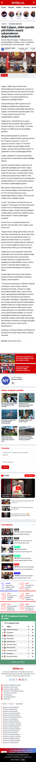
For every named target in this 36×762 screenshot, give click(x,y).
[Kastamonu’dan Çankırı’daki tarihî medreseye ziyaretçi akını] (9, 431)
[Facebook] (10, 679)
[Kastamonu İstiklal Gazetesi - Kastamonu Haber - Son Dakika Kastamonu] (17, 3)
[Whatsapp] (25, 679)
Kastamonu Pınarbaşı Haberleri (11, 734)
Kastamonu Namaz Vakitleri (11, 689)
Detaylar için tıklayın (18, 662)
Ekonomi (27, 7)
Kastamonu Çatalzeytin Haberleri (12, 717)
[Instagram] (16, 679)
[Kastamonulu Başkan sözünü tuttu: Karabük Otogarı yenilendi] (27, 431)
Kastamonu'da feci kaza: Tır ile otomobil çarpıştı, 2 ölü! (30, 608)
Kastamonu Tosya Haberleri (10, 742)
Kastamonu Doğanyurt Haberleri (12, 725)
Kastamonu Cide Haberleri (10, 719)
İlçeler (16, 529)
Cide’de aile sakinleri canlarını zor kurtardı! (29, 597)
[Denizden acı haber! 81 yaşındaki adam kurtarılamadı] (9, 414)
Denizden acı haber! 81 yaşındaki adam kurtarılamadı (8, 422)
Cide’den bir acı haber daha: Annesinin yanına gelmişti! (29, 587)
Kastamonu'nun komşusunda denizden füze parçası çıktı (26, 405)
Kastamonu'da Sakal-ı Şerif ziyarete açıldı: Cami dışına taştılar (23, 577)
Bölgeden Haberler (15, 24)
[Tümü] (34, 525)
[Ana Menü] (2, 2)
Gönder (5, 467)
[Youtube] (19, 679)
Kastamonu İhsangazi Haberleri (12, 728)
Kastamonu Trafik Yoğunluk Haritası (13, 691)
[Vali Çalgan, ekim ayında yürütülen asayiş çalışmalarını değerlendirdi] (18, 62)
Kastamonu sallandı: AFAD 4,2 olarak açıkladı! (10, 587)
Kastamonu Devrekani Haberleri (12, 723)
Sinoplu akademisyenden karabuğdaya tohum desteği (9, 405)
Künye (11, 704)
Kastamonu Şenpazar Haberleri (12, 736)
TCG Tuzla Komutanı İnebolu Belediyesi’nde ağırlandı (23, 542)
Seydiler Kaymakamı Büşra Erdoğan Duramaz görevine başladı (23, 533)
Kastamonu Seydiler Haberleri (11, 738)
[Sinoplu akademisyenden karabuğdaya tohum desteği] (9, 397)
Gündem (11, 7)
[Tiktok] (22, 679)
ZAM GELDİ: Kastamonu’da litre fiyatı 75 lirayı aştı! (23, 551)
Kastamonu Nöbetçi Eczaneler (12, 685)
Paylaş (5, 75)
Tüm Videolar (29, 475)
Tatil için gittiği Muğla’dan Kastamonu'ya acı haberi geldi (12, 608)
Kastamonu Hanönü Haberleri (11, 727)
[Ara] (34, 2)
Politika (18, 7)
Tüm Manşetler (8, 695)
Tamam (22, 759)
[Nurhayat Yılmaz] (5, 380)
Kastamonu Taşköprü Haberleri (11, 740)
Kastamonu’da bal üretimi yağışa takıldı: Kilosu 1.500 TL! (23, 559)
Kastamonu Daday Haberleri (11, 721)
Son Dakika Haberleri (9, 697)
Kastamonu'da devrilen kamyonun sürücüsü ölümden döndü (24, 568)
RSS (4, 752)
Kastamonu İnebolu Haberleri (11, 730)
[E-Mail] (12, 383)
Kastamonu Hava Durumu (11, 687)
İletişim (5, 704)
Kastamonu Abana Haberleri (11, 707)
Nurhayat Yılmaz (16, 379)
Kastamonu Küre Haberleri (10, 732)
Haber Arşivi (7, 698)
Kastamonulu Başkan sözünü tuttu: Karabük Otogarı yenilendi (26, 438)
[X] (13, 679)
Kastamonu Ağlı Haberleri (10, 709)
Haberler (4, 24)
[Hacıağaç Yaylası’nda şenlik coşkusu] (27, 414)
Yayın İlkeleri (19, 704)
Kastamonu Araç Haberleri (10, 711)
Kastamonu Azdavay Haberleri (11, 713)
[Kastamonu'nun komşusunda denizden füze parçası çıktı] (27, 397)
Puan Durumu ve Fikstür (10, 693)
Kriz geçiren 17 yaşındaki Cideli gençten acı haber (12, 597)
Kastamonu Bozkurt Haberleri (11, 715)
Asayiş (3, 7)
